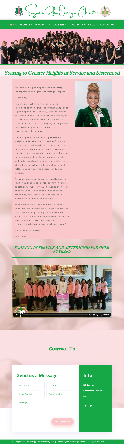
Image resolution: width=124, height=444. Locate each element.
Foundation (78, 25)
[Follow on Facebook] (85, 406)
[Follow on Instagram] (91, 406)
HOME (13, 25)
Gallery (93, 25)
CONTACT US (107, 25)
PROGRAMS (41, 25)
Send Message (62, 421)
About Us (24, 25)
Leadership (59, 25)
